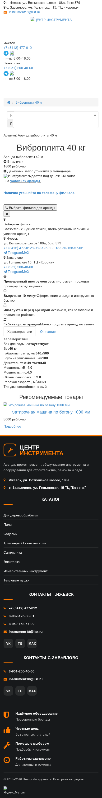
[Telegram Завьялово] (6, 73)
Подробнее (12, 426)
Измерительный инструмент (25, 570)
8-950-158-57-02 (70, 247)
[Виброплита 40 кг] (55, 119)
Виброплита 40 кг (28, 102)
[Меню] (89, 87)
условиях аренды (25, 180)
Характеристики (19, 331)
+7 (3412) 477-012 (18, 47)
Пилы (8, 524)
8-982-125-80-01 (44, 247)
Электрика (12, 561)
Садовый (11, 533)
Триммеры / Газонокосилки (25, 542)
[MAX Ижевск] (12, 53)
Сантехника (13, 552)
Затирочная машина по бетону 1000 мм (51, 412)
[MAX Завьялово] (12, 73)
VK (8, 643)
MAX (25, 252)
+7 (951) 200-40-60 (18, 67)
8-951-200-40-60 (21, 671)
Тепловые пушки (16, 580)
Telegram (14, 252)
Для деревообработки (21, 515)
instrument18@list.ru (24, 12)
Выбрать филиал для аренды (31, 207)
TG (20, 643)
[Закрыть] (7, 214)
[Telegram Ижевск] (6, 53)
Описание (48, 331)
